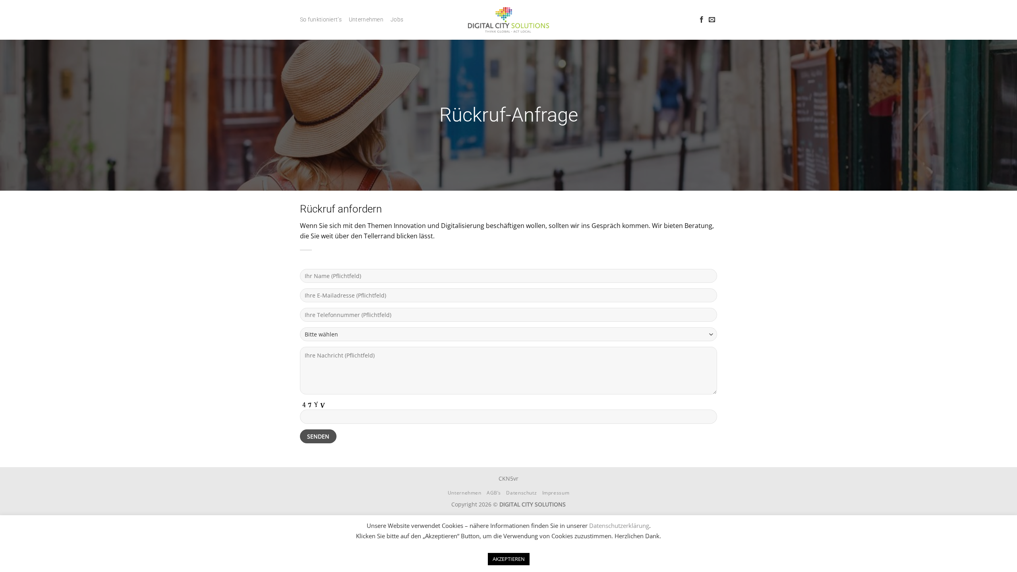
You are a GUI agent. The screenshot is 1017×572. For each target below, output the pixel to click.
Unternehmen (366, 19)
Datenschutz (521, 492)
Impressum (556, 492)
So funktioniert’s (321, 19)
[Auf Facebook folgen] (701, 19)
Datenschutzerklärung (619, 525)
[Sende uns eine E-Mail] (712, 19)
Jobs (397, 19)
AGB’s (494, 492)
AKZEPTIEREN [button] (509, 558)
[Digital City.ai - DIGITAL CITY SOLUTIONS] (508, 20)
